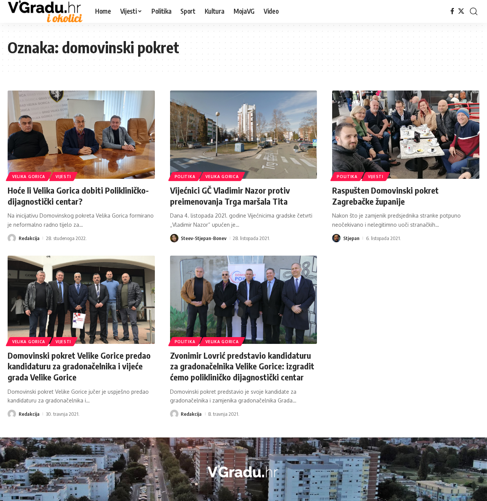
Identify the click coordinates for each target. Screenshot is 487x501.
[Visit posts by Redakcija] (12, 238)
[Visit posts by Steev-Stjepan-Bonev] (174, 238)
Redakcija (29, 238)
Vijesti (63, 176)
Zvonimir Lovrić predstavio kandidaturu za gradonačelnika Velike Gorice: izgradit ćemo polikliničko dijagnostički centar (242, 366)
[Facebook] (452, 11)
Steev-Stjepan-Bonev (203, 238)
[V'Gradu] (45, 11)
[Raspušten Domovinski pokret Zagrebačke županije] (405, 135)
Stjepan (351, 238)
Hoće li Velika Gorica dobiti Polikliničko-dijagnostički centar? (78, 196)
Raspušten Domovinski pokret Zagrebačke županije (385, 196)
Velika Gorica (28, 176)
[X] (461, 11)
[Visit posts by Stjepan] (336, 238)
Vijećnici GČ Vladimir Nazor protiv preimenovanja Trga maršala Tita (230, 196)
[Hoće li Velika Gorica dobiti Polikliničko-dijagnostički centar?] (81, 135)
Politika (185, 176)
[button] (473, 11)
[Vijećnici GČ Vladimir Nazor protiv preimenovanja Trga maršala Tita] (243, 135)
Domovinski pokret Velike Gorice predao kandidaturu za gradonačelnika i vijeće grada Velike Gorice (79, 366)
